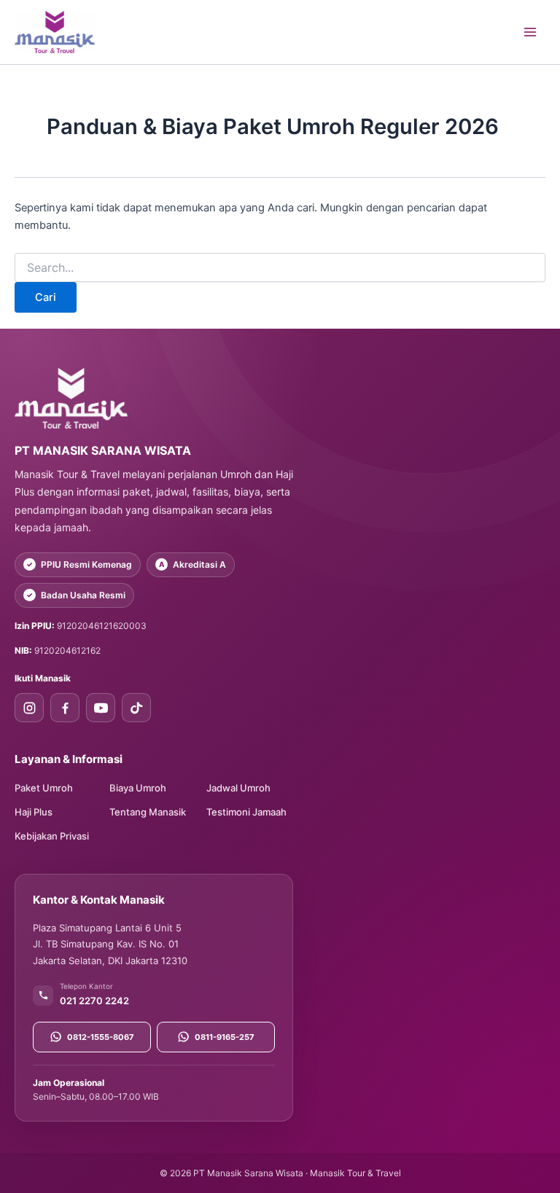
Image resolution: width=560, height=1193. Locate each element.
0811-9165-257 (224, 1037)
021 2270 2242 (94, 1000)
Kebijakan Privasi (52, 836)
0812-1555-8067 (100, 1037)
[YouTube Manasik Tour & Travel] (100, 707)
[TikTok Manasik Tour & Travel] (136, 707)
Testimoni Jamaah (246, 812)
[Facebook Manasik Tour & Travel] (64, 707)
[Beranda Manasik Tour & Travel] (154, 398)
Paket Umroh (44, 788)
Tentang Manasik (147, 812)
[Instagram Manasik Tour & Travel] (29, 707)
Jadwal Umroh (238, 788)
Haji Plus (33, 812)
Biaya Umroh (137, 788)
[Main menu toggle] (530, 32)
